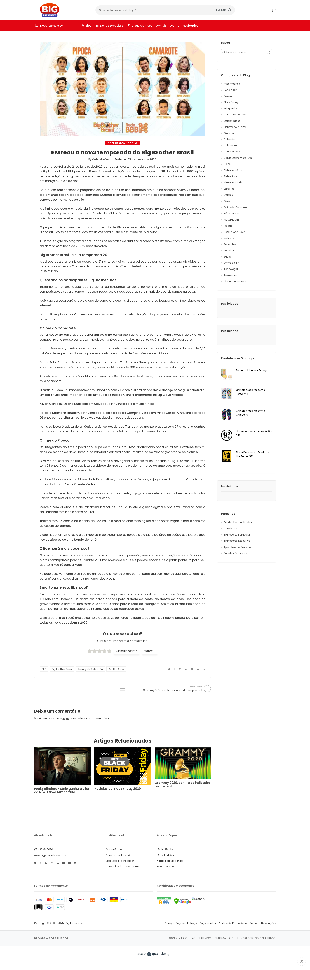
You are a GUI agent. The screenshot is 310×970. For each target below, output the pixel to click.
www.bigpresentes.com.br (50, 855)
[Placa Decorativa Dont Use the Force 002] (226, 456)
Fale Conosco (165, 866)
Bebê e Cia (230, 90)
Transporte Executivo (237, 541)
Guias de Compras (235, 207)
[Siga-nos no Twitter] (35, 863)
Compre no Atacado (118, 855)
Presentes (230, 244)
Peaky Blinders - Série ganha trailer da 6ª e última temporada (61, 790)
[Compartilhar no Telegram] (192, 669)
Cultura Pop (231, 145)
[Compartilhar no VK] (198, 669)
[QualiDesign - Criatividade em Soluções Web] (154, 954)
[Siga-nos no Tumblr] (75, 863)
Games (228, 195)
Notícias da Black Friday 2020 (117, 789)
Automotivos (232, 83)
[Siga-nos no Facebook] (40, 863)
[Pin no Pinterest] (180, 669)
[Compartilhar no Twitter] (169, 669)
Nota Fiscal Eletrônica (170, 861)
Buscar (221, 9)
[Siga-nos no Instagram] (52, 863)
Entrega (192, 923)
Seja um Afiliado (224, 938)
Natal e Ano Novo (234, 232)
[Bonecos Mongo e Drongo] (226, 374)
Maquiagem (231, 219)
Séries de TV (231, 263)
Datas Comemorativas (238, 158)
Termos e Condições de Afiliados (256, 938)
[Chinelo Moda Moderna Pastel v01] (226, 393)
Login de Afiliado (177, 938)
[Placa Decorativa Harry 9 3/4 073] (226, 435)
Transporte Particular (237, 534)
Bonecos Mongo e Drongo (252, 370)
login (66, 718)
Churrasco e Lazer (235, 127)
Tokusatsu (230, 275)
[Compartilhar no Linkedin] (186, 669)
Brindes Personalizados (238, 522)
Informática (231, 213)
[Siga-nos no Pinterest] (46, 863)
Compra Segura (175, 923)
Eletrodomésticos (235, 170)
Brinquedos (231, 108)
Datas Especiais (111, 25)
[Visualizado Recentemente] (301, 961)
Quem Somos (114, 849)
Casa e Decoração (235, 114)
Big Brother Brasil (62, 669)
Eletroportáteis (233, 182)
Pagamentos (208, 923)
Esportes (229, 189)
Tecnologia (231, 269)
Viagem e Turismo (235, 281)
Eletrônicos (230, 176)
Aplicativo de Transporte (239, 547)
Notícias (131, 143)
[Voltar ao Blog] (122, 688)
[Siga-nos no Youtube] (63, 863)
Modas (228, 226)
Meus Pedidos (165, 855)
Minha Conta (165, 849)
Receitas (229, 250)
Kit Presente (170, 25)
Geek (227, 201)
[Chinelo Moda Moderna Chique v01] (226, 414)
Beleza (228, 96)
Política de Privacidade (233, 923)
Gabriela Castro (103, 159)
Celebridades (116, 143)
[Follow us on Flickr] (69, 863)
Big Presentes (74, 923)
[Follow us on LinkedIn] (58, 863)
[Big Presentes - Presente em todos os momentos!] (47, 10)
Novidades (190, 25)
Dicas (227, 164)
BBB (44, 669)
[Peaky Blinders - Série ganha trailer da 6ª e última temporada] (62, 766)
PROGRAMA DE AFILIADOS (51, 938)
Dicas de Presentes (145, 25)
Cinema (229, 133)
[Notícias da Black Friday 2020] (122, 766)
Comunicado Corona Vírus (122, 866)
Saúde (228, 256)
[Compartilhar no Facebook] (174, 669)
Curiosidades (232, 151)
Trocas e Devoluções (263, 923)
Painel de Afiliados (201, 938)
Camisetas (230, 528)
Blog (89, 25)
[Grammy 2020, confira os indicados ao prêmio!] (183, 763)
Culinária (229, 139)
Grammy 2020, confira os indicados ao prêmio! (183, 784)
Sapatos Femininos (235, 553)
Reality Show (116, 669)
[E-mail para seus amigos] (204, 669)
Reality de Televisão (90, 669)
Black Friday (231, 102)
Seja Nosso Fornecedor (120, 861)
